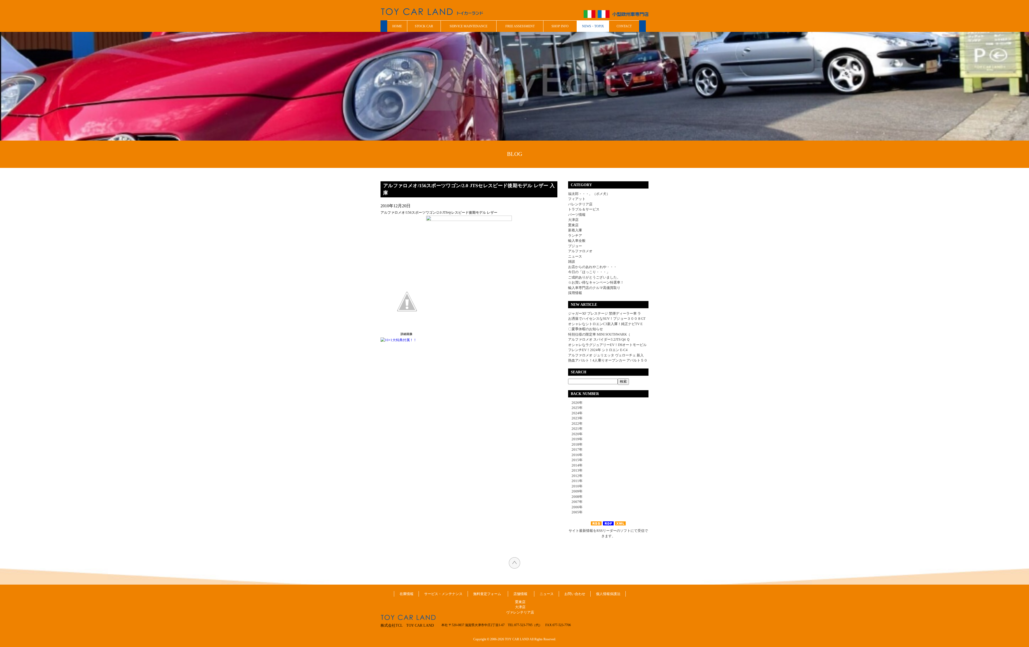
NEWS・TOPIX (593, 26)
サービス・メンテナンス (443, 594)
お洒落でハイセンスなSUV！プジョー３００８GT (607, 319)
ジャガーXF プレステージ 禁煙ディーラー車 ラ (604, 313)
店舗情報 (520, 594)
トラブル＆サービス (583, 209)
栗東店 (573, 225)
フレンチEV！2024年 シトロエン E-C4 (598, 350)
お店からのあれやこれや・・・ (592, 267)
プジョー (575, 246)
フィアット (577, 199)
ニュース (575, 256)
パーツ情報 (577, 215)
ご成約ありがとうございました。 (594, 277)
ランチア (575, 236)
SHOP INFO (560, 26)
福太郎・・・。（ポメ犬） (589, 194)
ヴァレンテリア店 (520, 612)
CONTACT (624, 26)
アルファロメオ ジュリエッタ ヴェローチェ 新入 (606, 355)
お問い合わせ (574, 594)
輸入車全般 (577, 241)
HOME (397, 26)
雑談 (571, 261)
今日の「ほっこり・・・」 (589, 272)
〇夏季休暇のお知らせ (585, 329)
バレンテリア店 (580, 204)
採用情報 (575, 293)
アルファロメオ (580, 251)
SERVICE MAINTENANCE (468, 26)
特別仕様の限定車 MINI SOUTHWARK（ (599, 334)
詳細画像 (406, 334)
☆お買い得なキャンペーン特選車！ (596, 282)
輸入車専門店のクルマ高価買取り (594, 288)
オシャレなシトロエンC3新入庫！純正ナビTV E (605, 324)
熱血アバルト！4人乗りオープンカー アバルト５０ (607, 360)
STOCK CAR (424, 26)
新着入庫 (575, 230)
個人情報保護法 (608, 594)
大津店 (573, 220)
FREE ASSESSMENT (520, 26)
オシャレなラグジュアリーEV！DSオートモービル (607, 345)
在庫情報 (406, 594)
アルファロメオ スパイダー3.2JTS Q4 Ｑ (599, 339)
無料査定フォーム (487, 594)
